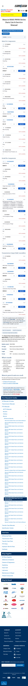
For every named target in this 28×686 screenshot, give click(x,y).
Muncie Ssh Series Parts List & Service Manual (13, 516)
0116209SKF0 (10, 199)
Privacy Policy (7, 638)
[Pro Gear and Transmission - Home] (21, 6)
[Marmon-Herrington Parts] (22, 596)
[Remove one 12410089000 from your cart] (12, 108)
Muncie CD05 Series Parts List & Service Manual (14, 437)
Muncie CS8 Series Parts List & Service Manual (14, 464)
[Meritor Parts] (6, 600)
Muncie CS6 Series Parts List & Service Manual (14, 461)
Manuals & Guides (7, 651)
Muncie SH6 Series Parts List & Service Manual (14, 502)
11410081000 (10, 286)
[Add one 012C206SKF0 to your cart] (17, 166)
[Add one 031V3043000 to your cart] (17, 307)
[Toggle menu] (2, 6)
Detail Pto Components (17, 330)
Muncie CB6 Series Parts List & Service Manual (14, 430)
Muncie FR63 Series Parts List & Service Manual (14, 480)
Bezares (5, 411)
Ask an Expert (9, 9)
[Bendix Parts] (14, 584)
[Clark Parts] (6, 588)
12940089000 (10, 294)
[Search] (24, 15)
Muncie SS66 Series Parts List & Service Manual (14, 509)
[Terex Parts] (6, 608)
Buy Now (22, 70)
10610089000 (10, 263)
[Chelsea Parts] (22, 584)
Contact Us (6, 635)
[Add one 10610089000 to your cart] (17, 268)
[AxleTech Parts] (6, 584)
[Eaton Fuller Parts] (6, 592)
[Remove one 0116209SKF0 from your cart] (12, 211)
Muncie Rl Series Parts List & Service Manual (15, 496)
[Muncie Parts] (14, 600)
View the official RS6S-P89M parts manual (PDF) (12, 30)
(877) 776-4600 (5, 11)
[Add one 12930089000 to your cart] (17, 124)
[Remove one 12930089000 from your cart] (12, 124)
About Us (6, 632)
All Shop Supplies (7, 557)
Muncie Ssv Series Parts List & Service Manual (13, 519)
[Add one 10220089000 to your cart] (17, 188)
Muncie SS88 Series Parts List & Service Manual (14, 512)
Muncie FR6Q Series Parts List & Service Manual (14, 493)
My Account (18, 632)
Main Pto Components (7, 330)
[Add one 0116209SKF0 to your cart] (17, 211)
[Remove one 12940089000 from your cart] (12, 299)
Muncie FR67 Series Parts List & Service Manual (14, 490)
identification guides (7, 389)
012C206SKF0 (10, 161)
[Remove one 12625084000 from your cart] (12, 248)
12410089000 (10, 104)
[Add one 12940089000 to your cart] (17, 299)
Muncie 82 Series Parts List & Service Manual (15, 420)
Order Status (18, 635)
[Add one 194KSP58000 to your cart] (17, 116)
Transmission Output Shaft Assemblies (10, 332)
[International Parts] (6, 596)
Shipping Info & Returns (20, 641)
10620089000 (10, 271)
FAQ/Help (5, 654)
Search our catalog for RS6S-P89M (10, 383)
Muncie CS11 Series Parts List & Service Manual (14, 450)
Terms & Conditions (8, 641)
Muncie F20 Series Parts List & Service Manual (13, 467)
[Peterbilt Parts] (14, 604)
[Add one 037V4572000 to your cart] (17, 71)
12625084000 (10, 244)
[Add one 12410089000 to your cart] (17, 108)
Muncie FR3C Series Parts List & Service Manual (14, 476)
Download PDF (6, 33)
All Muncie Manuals (8, 418)
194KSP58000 (10, 112)
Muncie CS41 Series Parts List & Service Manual (14, 457)
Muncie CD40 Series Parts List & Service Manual (14, 443)
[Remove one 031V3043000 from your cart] (12, 307)
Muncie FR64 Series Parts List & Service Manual (14, 483)
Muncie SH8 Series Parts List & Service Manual (14, 506)
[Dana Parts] (22, 588)
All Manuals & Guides (8, 401)
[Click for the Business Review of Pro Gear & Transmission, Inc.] (14, 615)
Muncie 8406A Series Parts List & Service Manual (14, 426)
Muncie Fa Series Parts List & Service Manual (15, 470)
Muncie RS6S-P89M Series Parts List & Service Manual (14, 499)
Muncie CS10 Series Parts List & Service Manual (14, 447)
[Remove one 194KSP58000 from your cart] (12, 116)
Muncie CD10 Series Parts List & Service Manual (14, 440)
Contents (7, 37)
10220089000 (11, 184)
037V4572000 (10, 66)
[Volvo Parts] (14, 608)
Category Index (6, 648)
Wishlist (17, 638)
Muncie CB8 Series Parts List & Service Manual (14, 433)
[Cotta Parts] (14, 588)
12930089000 (10, 120)
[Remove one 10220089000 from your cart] (12, 188)
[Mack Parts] (14, 596)
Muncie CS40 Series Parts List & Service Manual (14, 454)
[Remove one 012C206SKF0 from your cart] (12, 166)
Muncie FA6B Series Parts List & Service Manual (14, 473)
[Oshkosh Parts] (6, 604)
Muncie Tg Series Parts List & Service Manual (15, 522)
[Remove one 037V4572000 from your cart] (12, 71)
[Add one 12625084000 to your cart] (17, 248)
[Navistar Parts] (22, 600)
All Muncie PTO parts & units (9, 381)
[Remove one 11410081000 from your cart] (12, 291)
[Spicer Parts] (22, 604)
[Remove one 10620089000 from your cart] (12, 276)
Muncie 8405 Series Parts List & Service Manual (14, 423)
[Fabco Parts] (14, 592)
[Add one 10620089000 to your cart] (17, 276)
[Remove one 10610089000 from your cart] (12, 268)
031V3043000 (9, 302)
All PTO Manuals (7, 409)
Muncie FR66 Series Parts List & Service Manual (14, 486)
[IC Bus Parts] (22, 592)
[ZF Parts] (22, 608)
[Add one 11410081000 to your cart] (17, 291)
